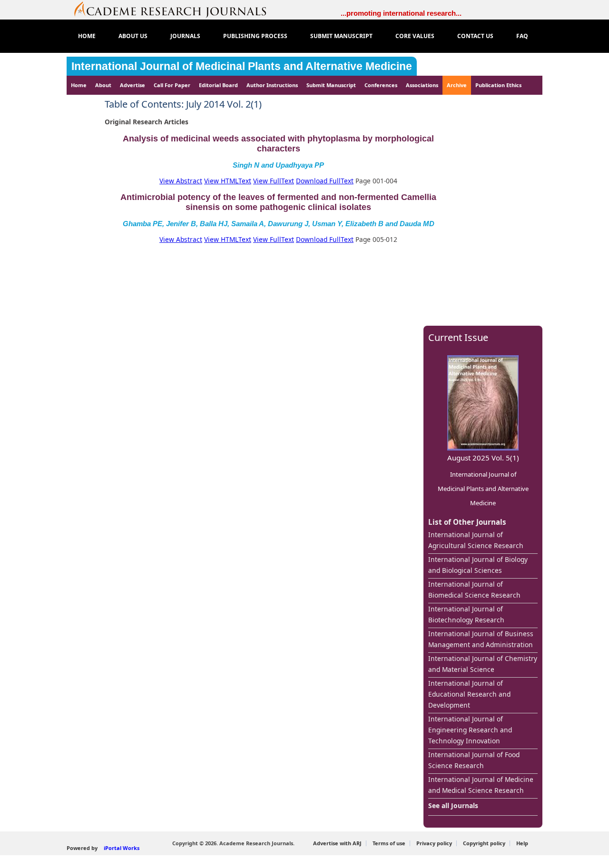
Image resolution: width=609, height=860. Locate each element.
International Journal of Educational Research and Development (469, 694)
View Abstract (180, 180)
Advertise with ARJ (337, 843)
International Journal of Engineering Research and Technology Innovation (470, 729)
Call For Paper (172, 85)
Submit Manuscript (331, 85)
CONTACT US (475, 36)
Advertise (132, 85)
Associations (422, 85)
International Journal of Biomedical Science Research (474, 590)
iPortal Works (121, 847)
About (103, 85)
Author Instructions (272, 85)
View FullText (273, 180)
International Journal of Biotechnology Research (466, 614)
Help (522, 843)
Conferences (380, 85)
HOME (87, 36)
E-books (86, 104)
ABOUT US (132, 36)
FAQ (522, 36)
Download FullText (325, 180)
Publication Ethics (498, 85)
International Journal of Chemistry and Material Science (482, 664)
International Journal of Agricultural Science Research (475, 540)
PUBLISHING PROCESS (255, 36)
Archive (457, 85)
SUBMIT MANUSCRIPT (341, 36)
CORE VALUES (414, 36)
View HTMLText (227, 180)
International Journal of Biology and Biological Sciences (478, 565)
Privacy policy (434, 843)
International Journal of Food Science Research (474, 760)
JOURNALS (185, 36)
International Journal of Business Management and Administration (480, 639)
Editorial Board (218, 85)
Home (79, 85)
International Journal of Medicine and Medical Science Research (480, 785)
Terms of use (389, 843)
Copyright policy (484, 843)
